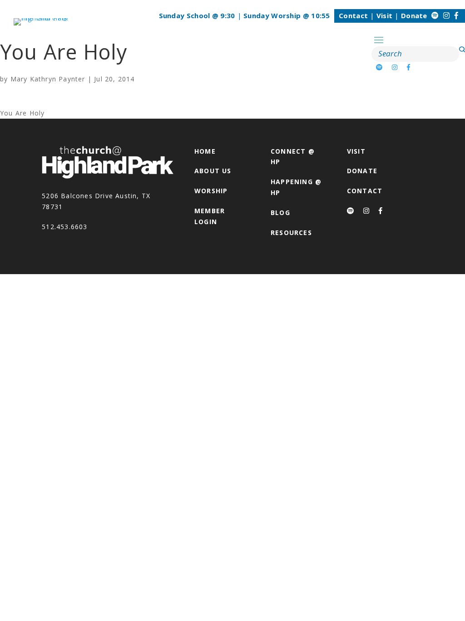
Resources (291, 232)
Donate (414, 15)
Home (205, 151)
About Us (213, 170)
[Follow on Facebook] (456, 15)
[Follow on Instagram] (446, 15)
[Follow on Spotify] (435, 15)
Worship (211, 190)
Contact (353, 15)
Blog (280, 212)
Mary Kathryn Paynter (47, 79)
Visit (384, 15)
